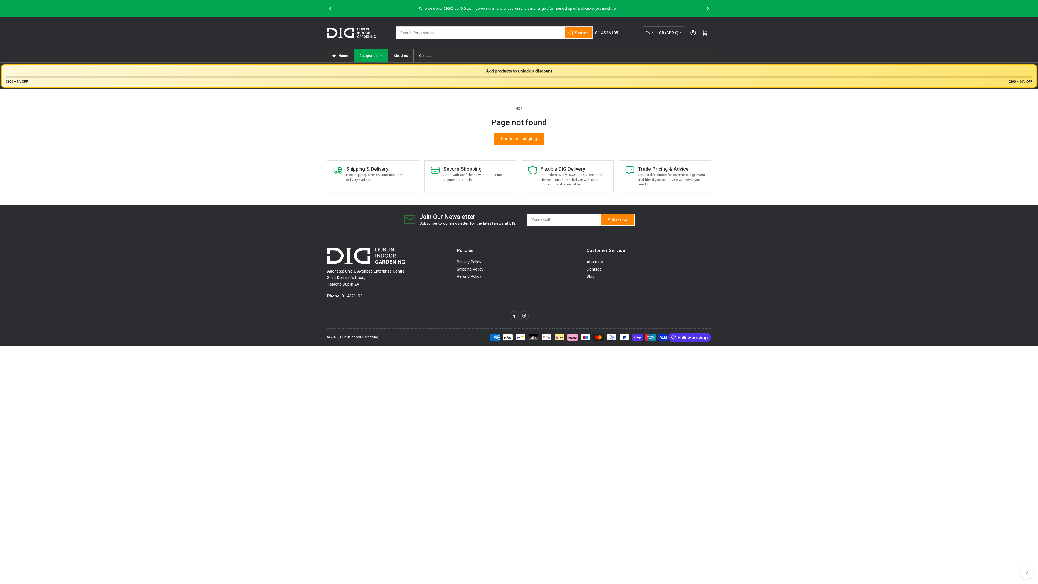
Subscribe (617, 220)
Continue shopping (519, 138)
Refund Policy (469, 276)
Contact (594, 269)
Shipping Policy (470, 269)
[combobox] (494, 32)
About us (595, 262)
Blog (590, 276)
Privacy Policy (469, 262)
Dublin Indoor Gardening (359, 337)
